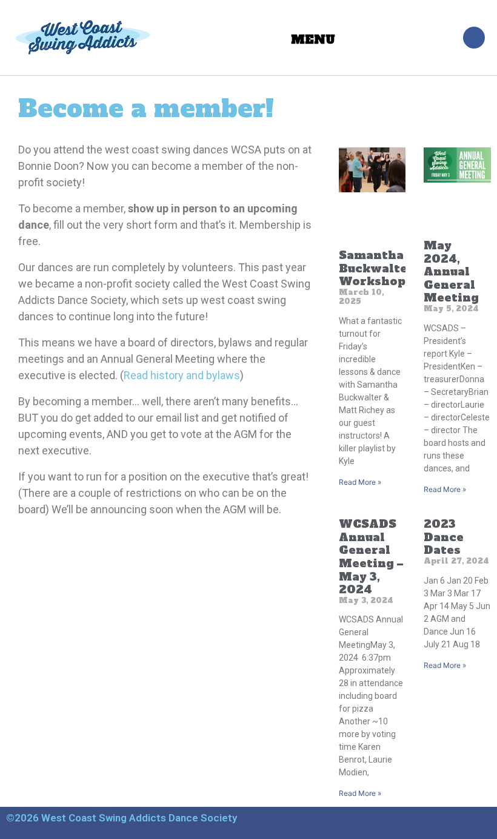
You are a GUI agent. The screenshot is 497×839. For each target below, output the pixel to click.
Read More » (360, 482)
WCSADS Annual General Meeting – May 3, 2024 (371, 556)
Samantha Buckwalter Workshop (376, 268)
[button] (312, 38)
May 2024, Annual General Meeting (451, 271)
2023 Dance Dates (444, 537)
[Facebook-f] (474, 38)
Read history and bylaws (182, 375)
